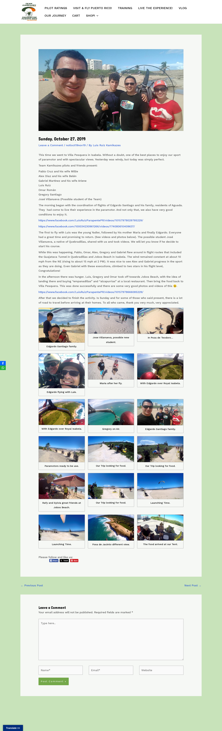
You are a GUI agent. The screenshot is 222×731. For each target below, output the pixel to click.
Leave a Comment (51, 145)
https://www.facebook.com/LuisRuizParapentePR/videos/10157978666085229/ (91, 292)
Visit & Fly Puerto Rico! (92, 8)
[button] (96, 15)
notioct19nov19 (76, 145)
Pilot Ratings (56, 8)
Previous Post (32, 585)
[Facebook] (3, 363)
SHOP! (90, 15)
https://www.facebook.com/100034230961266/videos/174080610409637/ (87, 226)
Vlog (183, 8)
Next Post (192, 585)
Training (125, 8)
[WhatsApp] (3, 368)
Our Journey (55, 15)
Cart (76, 15)
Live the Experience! (155, 8)
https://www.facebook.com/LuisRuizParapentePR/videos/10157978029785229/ (91, 220)
